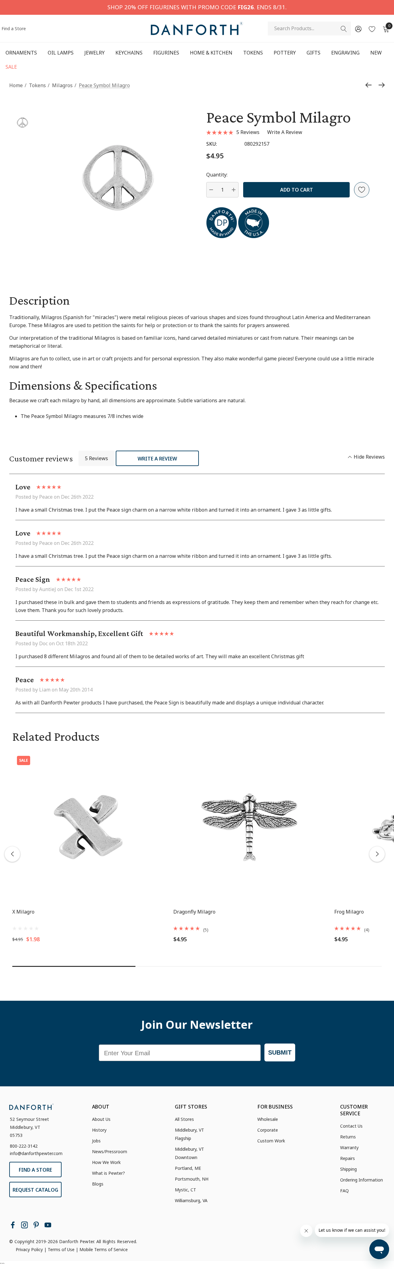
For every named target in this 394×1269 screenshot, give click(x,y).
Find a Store (14, 28)
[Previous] (370, 85)
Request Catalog (35, 1189)
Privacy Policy (29, 1249)
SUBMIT (279, 1052)
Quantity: (216, 174)
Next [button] (377, 854)
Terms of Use (61, 1249)
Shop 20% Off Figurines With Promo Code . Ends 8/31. (197, 7)
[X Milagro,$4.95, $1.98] (88, 827)
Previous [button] (12, 854)
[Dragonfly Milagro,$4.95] (249, 827)
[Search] (344, 29)
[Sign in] (358, 29)
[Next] (380, 85)
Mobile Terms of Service (103, 1249)
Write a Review (157, 458)
